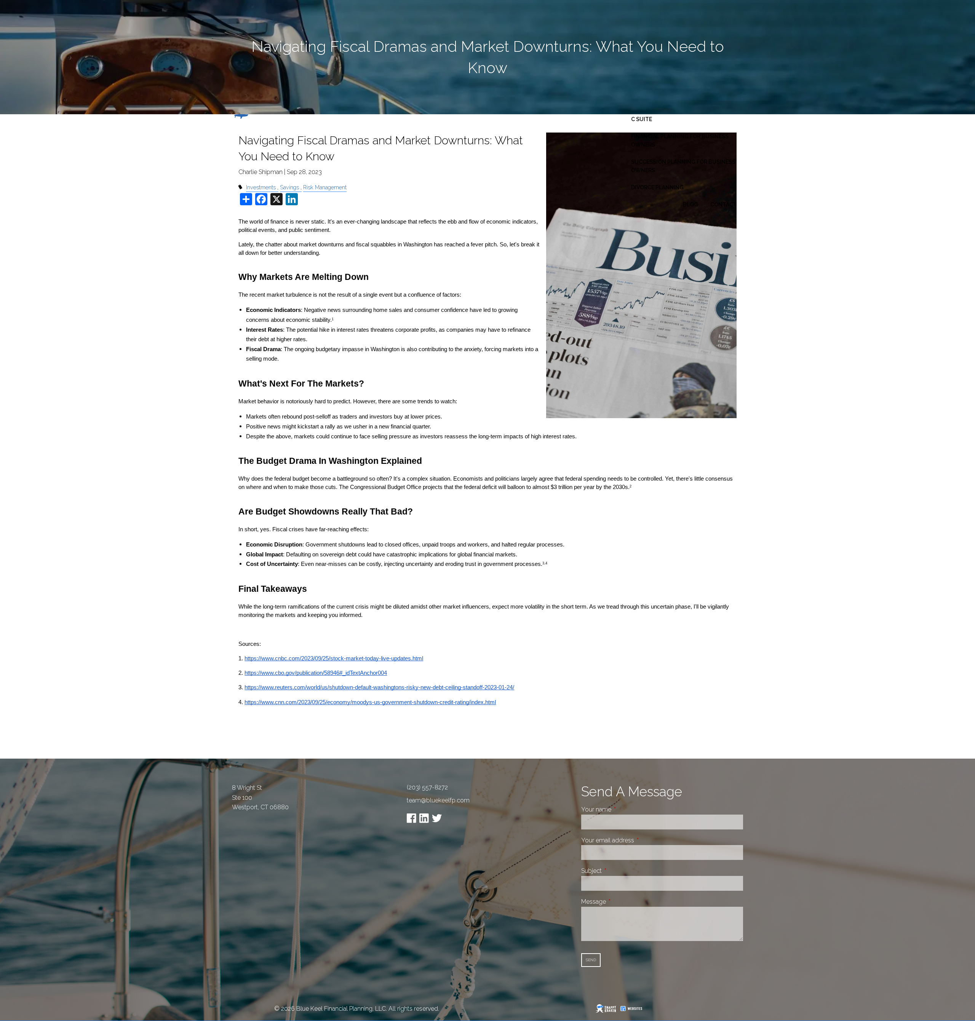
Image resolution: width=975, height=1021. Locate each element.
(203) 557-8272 (427, 787)
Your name (624, 809)
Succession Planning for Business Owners (683, 166)
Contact (723, 204)
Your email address (636, 840)
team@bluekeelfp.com (438, 800)
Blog (690, 204)
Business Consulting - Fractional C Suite (682, 115)
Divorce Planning (657, 187)
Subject (620, 870)
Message (622, 901)
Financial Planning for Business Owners (680, 140)
